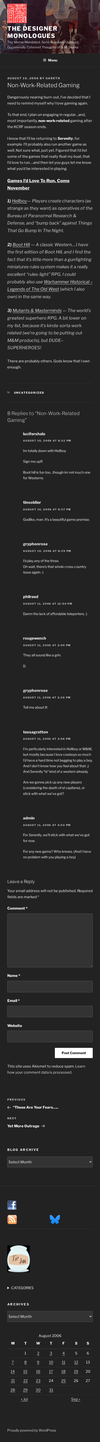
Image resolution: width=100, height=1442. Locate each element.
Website (14, 1026)
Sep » (75, 1399)
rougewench (34, 638)
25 (63, 1381)
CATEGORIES (22, 1288)
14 (13, 1371)
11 (63, 1362)
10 (51, 1362)
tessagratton (35, 732)
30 (38, 1390)
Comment (17, 908)
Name (13, 975)
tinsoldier (32, 502)
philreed (30, 596)
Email (13, 1001)
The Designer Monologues (32, 32)
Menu (52, 60)
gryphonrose (35, 544)
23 (38, 1381)
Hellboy (19, 200)
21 (13, 1381)
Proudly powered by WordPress (31, 1430)
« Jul (24, 1399)
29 (25, 1390)
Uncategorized (29, 392)
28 (12, 1390)
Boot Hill (21, 244)
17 (51, 1371)
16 (38, 1371)
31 (51, 1390)
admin (29, 818)
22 (25, 1381)
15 (25, 1371)
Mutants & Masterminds (37, 310)
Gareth (53, 78)
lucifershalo (34, 434)
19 (76, 1371)
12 (76, 1362)
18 (63, 1371)
